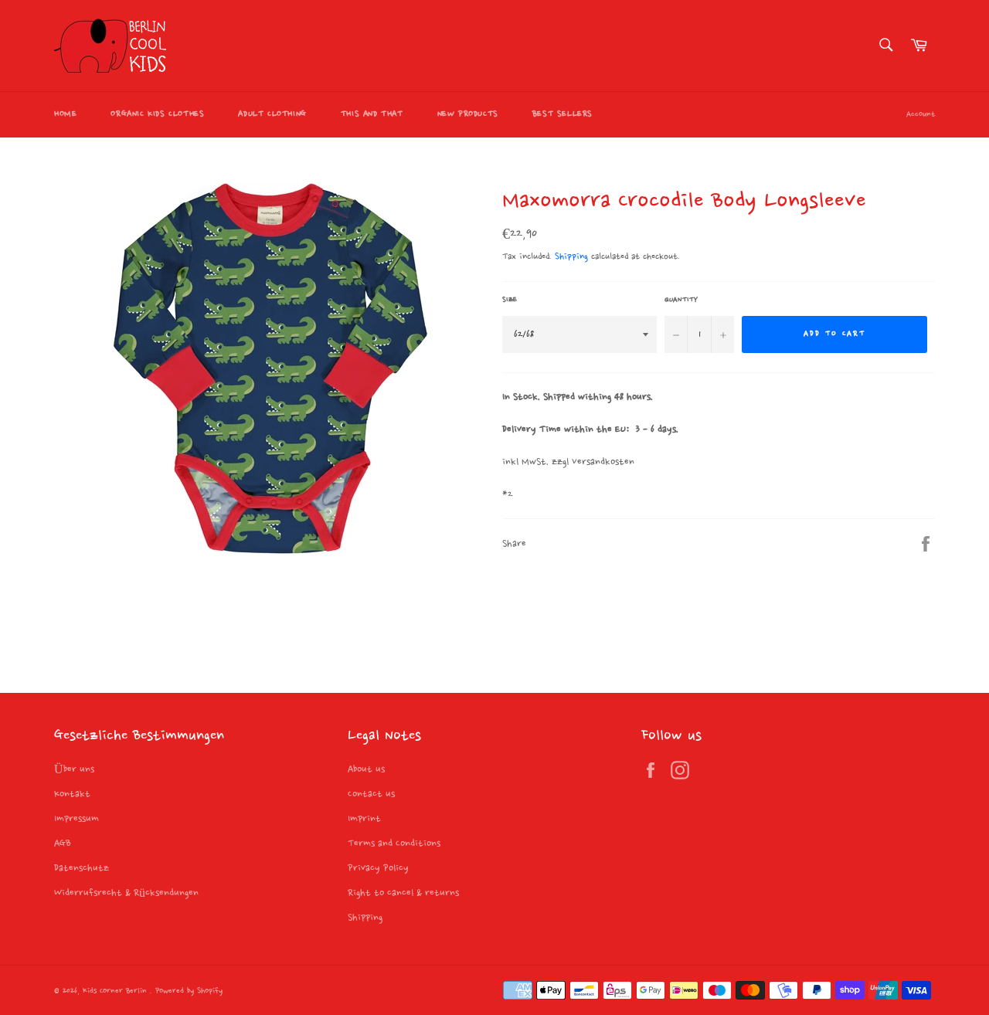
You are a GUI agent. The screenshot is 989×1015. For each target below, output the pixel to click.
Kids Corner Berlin (116, 991)
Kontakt (72, 794)
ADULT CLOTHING (272, 114)
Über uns (74, 769)
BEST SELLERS (562, 114)
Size (509, 299)
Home (65, 114)
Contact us (371, 794)
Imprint (364, 819)
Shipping (571, 257)
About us (366, 769)
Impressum (76, 819)
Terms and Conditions (394, 843)
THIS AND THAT (372, 114)
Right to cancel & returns (403, 893)
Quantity (681, 299)
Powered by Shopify (189, 991)
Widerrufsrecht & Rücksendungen (126, 893)
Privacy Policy (378, 868)
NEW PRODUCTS (467, 114)
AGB (62, 843)
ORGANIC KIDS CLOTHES (157, 114)
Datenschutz (81, 868)
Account (920, 115)
